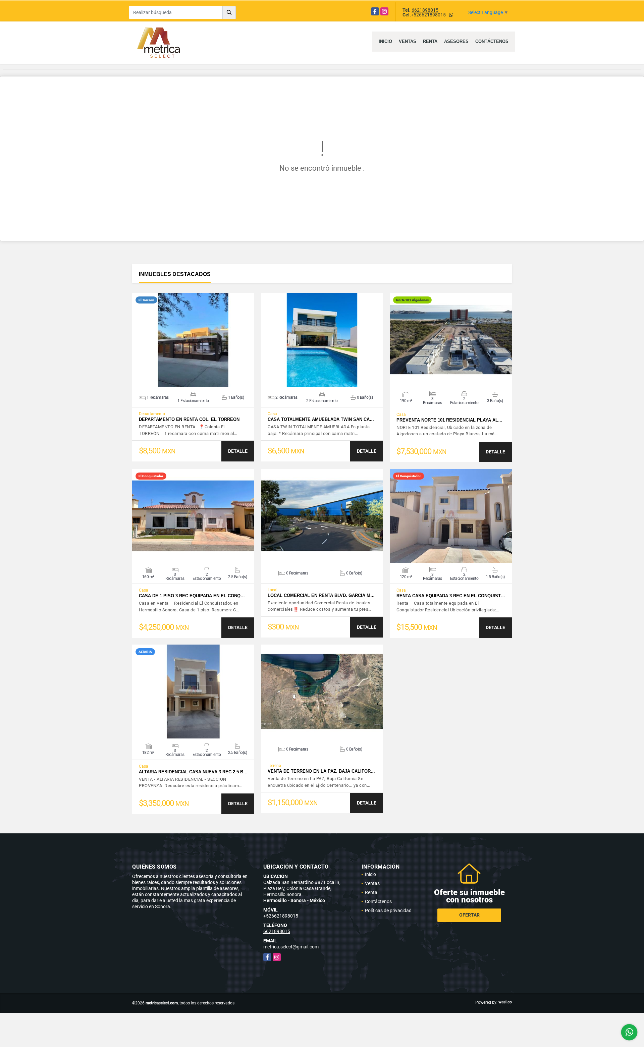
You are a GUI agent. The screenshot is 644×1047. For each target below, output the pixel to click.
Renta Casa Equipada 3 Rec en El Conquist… (450, 595)
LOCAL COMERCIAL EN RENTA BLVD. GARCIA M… (321, 595)
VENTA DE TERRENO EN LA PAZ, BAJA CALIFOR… (321, 771)
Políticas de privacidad (388, 910)
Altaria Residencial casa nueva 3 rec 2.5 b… (193, 771)
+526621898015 (428, 14)
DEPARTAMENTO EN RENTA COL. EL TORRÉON (189, 419)
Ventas (407, 41)
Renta (430, 41)
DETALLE (238, 451)
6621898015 (425, 10)
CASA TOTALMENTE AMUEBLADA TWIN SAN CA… (321, 419)
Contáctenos (491, 41)
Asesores (456, 41)
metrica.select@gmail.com (291, 946)
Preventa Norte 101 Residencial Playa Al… (449, 420)
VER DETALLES (193, 339)
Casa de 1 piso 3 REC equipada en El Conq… (192, 595)
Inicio (385, 41)
